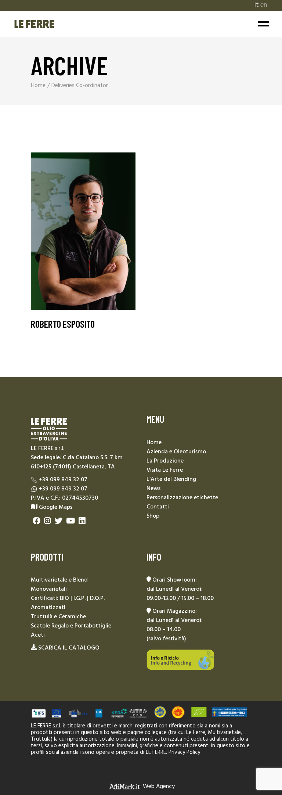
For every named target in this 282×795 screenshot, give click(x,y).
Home (154, 442)
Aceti (38, 635)
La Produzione (165, 461)
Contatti (158, 507)
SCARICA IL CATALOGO (69, 648)
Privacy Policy (184, 752)
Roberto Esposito (63, 324)
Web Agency (159, 786)
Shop (153, 516)
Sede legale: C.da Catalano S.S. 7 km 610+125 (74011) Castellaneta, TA (77, 462)
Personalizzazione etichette (182, 498)
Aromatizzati (48, 607)
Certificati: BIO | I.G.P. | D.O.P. (68, 598)
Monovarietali (49, 589)
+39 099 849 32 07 (63, 480)
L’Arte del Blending (171, 479)
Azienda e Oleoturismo (176, 452)
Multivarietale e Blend (59, 580)
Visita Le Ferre (165, 470)
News (153, 488)
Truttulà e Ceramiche (58, 617)
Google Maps (54, 507)
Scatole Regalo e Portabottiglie (71, 626)
